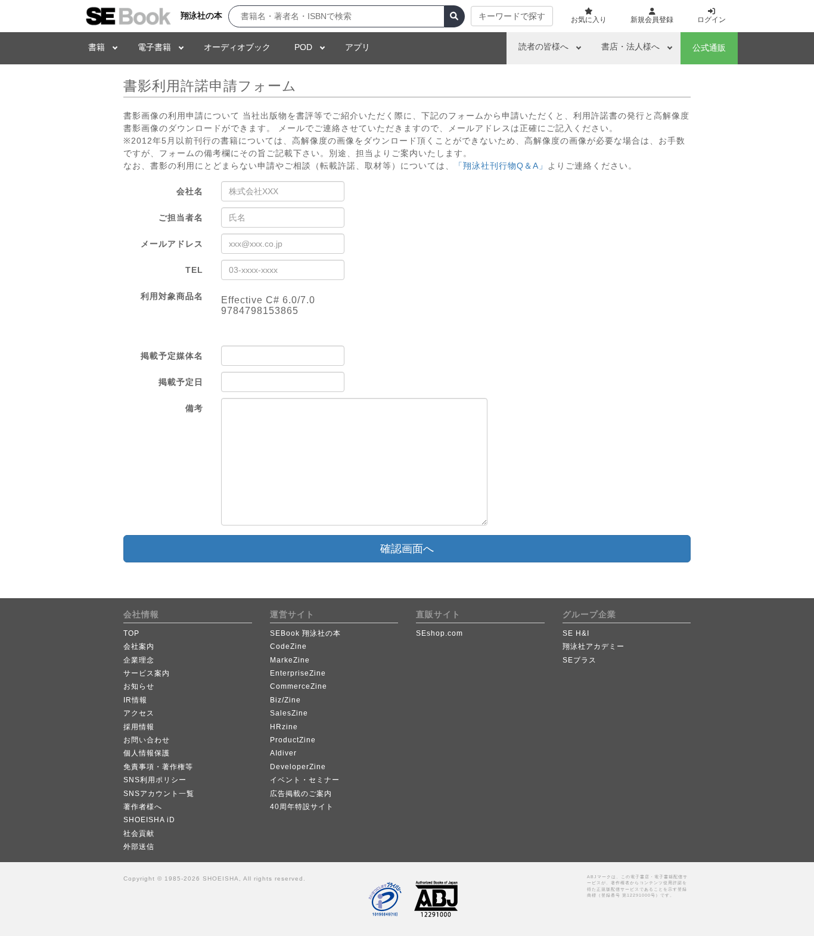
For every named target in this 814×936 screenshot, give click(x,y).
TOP (131, 633)
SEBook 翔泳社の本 (305, 633)
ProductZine (293, 740)
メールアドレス (172, 243)
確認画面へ (407, 549)
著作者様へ (142, 807)
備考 (194, 408)
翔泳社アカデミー (594, 646)
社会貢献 (138, 833)
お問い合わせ (146, 740)
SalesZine (289, 713)
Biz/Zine (285, 700)
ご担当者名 (181, 217)
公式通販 (709, 47)
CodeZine (288, 646)
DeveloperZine (298, 767)
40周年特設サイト (302, 807)
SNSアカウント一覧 (158, 793)
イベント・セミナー (305, 780)
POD (303, 47)
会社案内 (138, 646)
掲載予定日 (181, 382)
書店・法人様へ (630, 46)
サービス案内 (146, 673)
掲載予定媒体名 (172, 355)
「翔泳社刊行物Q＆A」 (501, 165)
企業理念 (138, 660)
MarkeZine (290, 660)
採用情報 (138, 727)
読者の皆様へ (543, 46)
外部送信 (138, 846)
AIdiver (283, 753)
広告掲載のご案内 (301, 793)
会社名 (189, 191)
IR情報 (135, 700)
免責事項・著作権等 (158, 767)
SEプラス (579, 660)
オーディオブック (237, 47)
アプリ (357, 47)
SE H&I (576, 633)
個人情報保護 (146, 753)
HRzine (284, 727)
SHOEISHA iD (149, 820)
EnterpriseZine (298, 673)
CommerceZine (298, 686)
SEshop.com (439, 633)
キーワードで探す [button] (512, 16)
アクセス (138, 713)
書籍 (96, 47)
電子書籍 (154, 47)
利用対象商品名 (172, 296)
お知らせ (138, 686)
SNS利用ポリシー (155, 780)
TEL (194, 270)
